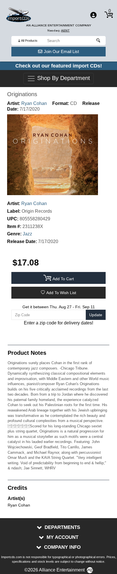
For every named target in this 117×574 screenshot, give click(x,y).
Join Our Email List (61, 51)
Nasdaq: (58, 30)
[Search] (98, 40)
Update (95, 315)
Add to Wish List (61, 292)
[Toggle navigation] (93, 15)
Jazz (27, 233)
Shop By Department (62, 78)
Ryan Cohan (34, 103)
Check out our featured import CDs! (58, 66)
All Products (29, 40)
